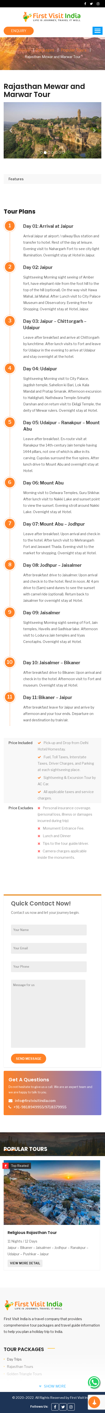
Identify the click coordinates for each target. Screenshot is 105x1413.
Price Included (20, 743)
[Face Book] (55, 1407)
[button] (11, 130)
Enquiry (18, 31)
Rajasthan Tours (20, 1367)
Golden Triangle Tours (24, 1374)
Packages (45, 50)
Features (16, 179)
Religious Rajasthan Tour (32, 1232)
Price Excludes (21, 808)
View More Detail (25, 1263)
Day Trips (14, 1359)
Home (24, 50)
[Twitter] (63, 1407)
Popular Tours (73, 50)
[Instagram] (71, 1407)
